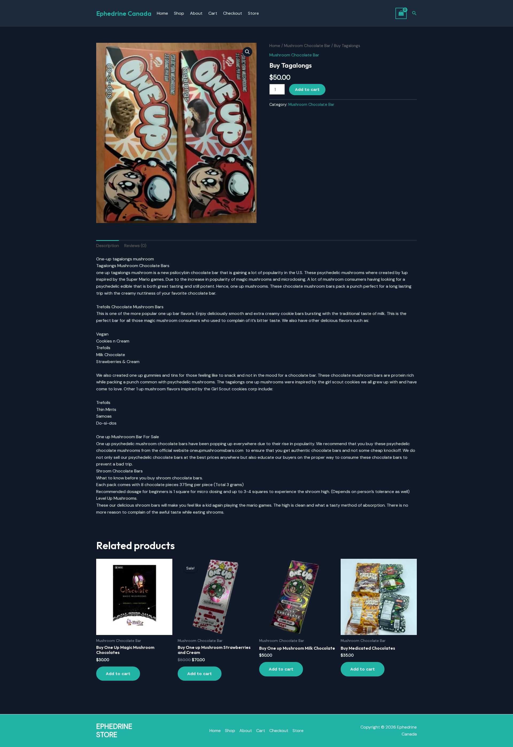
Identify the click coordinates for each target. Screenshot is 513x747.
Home (162, 13)
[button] (414, 13)
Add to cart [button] (118, 673)
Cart (212, 13)
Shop (179, 13)
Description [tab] (107, 245)
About (196, 13)
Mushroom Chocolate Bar (307, 45)
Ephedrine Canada (123, 13)
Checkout (232, 13)
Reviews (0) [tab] (135, 245)
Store (253, 13)
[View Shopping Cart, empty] (401, 13)
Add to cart (307, 89)
